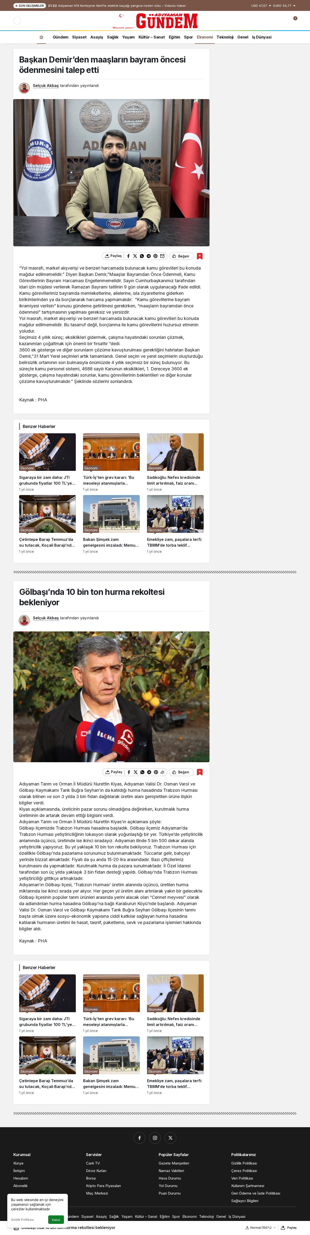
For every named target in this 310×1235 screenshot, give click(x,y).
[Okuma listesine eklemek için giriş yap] (200, 256)
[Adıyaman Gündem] (155, 20)
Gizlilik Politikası (22, 1219)
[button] (272, 21)
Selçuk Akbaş (46, 85)
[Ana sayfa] (41, 37)
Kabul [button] (56, 1220)
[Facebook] (139, 1138)
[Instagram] (155, 1138)
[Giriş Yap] (283, 21)
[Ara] (262, 21)
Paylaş (292, 1227)
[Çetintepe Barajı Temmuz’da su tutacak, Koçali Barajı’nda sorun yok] (47, 524)
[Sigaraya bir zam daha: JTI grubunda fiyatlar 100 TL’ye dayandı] (47, 462)
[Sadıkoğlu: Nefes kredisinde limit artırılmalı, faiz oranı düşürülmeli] (175, 462)
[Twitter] (170, 1138)
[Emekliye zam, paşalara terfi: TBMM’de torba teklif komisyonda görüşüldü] (175, 524)
